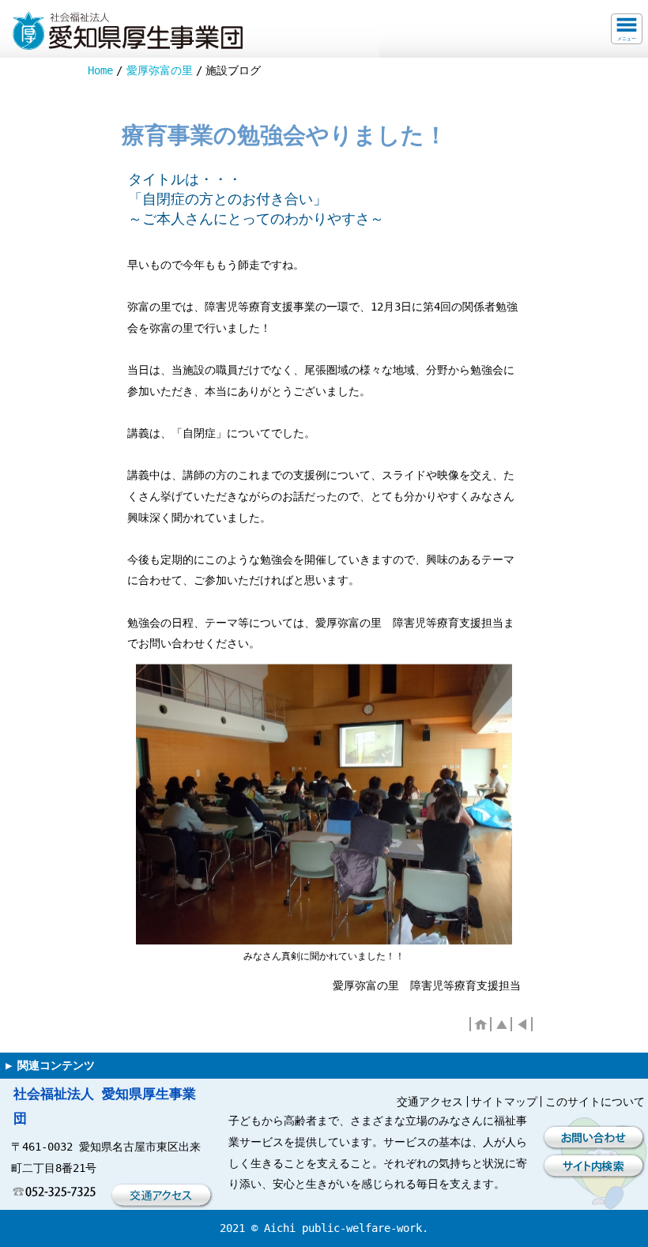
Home (100, 70)
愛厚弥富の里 (159, 70)
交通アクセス (430, 1101)
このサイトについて (595, 1101)
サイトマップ (504, 1101)
